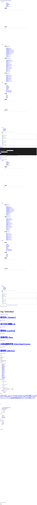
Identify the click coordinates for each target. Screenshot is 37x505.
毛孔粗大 (21, 396)
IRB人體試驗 (13, 395)
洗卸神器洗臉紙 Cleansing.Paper (10, 208)
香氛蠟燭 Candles (8, 56)
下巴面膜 (29, 395)
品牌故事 (7, 3)
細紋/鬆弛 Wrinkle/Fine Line (9, 219)
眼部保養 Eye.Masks (8, 237)
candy (1, 320)
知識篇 (7, 97)
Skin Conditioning (18, 395)
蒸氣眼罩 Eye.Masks (8, 54)
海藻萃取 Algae (6, 337)
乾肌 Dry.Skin (7, 70)
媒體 (5, 396)
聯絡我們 (7, 5)
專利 (9, 396)
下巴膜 (26, 395)
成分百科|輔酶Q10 (7, 324)
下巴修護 (23, 395)
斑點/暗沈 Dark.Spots (8, 222)
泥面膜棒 (32, 396)
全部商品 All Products (8, 206)
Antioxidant (7, 395)
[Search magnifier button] (2, 132)
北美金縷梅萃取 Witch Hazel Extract (15, 344)
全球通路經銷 (8, 4)
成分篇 (7, 96)
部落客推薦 (7, 87)
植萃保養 (18, 396)
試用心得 (7, 247)
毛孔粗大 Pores (8, 221)
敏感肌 (16, 396)
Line (1, 424)
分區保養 (34, 395)
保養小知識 (7, 86)
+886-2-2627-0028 (4, 409)
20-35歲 (1, 395)
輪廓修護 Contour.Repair (9, 236)
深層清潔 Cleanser (8, 224)
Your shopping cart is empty (3, 159)
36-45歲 (4, 395)
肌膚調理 (17, 397)
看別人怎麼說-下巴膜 (8, 250)
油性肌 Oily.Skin (8, 71)
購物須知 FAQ (8, 6)
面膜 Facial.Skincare (8, 233)
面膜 (30, 397)
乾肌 (31, 395)
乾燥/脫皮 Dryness (8, 220)
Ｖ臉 (34, 397)
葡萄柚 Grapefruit (7, 331)
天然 (2, 396)
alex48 (2, 381)
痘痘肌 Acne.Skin (8, 69)
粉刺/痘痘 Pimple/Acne (9, 218)
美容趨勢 (7, 85)
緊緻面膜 (12, 397)
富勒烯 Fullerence (7, 351)
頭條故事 (3, 378)
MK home (1, 314)
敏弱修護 (14, 396)
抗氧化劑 (12, 396)
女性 (3, 396)
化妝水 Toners (8, 55)
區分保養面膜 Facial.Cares (9, 53)
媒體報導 (7, 396)
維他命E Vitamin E (8, 317)
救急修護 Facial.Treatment (9, 223)
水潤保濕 (24, 396)
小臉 (10, 396)
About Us (3, 415)
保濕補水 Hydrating (8, 238)
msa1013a (3, 384)
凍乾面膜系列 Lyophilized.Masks (10, 52)
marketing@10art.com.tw (5, 408)
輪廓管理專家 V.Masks (9, 207)
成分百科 (7, 248)
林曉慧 (2, 390)
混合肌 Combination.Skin (9, 68)
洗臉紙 (35, 396)
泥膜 (30, 396)
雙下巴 (27, 397)
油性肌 (28, 396)
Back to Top (1, 429)
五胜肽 (33, 395)
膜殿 (20, 397)
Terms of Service (4, 417)
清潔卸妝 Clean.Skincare (9, 234)
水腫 (26, 396)
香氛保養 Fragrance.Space (9, 239)
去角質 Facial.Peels (8, 235)
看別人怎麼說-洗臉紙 (8, 249)
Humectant (10, 395)
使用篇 (7, 95)
